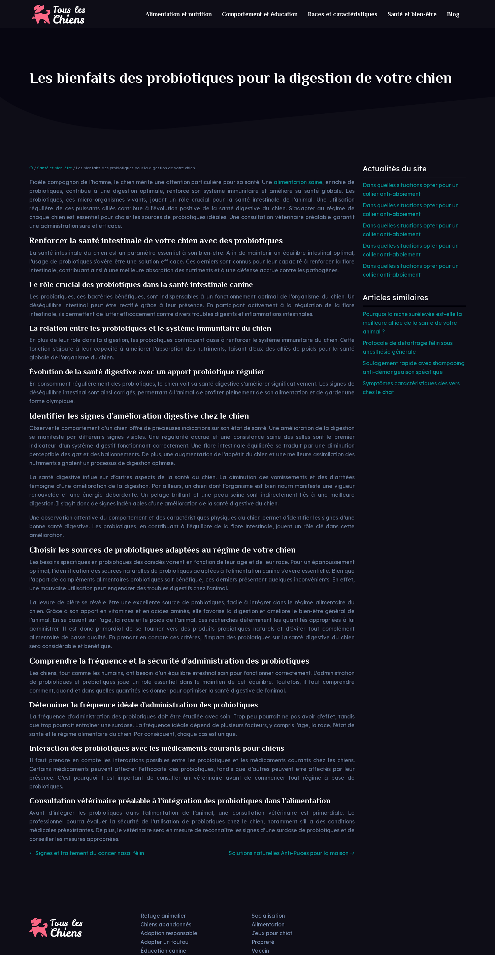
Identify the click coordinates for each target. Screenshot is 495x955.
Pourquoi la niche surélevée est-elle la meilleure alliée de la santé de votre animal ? (412, 323)
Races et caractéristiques (342, 14)
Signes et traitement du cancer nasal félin (89, 853)
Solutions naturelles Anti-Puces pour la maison (289, 853)
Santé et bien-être (412, 14)
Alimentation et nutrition (178, 14)
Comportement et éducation (260, 14)
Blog (453, 14)
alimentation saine (298, 182)
